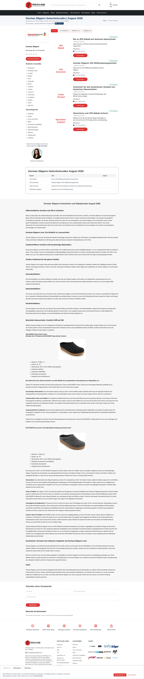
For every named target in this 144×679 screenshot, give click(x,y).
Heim (39, 12)
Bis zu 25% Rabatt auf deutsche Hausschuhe (94, 39)
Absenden (33, 605)
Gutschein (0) (64, 30)
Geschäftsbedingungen (63, 662)
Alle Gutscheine (75, 12)
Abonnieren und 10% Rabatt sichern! (90, 113)
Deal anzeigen (80, 55)
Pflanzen (30, 132)
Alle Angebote (86, 12)
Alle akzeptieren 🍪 (120, 675)
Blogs (93, 12)
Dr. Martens (31, 97)
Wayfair (30, 76)
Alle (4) (54, 30)
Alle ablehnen (132, 675)
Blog (58, 650)
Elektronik (31, 113)
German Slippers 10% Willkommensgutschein (95, 63)
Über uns (59, 647)
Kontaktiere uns (61, 655)
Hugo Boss (31, 68)
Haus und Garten (33, 119)
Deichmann (31, 94)
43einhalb (31, 81)
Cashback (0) (87, 30)
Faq (58, 652)
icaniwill (30, 73)
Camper (30, 89)
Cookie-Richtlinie (38, 676)
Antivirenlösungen (33, 130)
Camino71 (31, 92)
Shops (52, 12)
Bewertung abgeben (34, 58)
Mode (29, 121)
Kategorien (45, 12)
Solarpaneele (32, 135)
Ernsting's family (32, 70)
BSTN (29, 84)
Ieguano (30, 100)
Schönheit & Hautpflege (35, 124)
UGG (29, 78)
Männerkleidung (32, 127)
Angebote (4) (76, 30)
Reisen (30, 116)
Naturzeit (30, 105)
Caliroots (30, 86)
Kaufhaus (30, 138)
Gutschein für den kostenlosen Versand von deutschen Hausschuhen (94, 88)
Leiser (29, 102)
